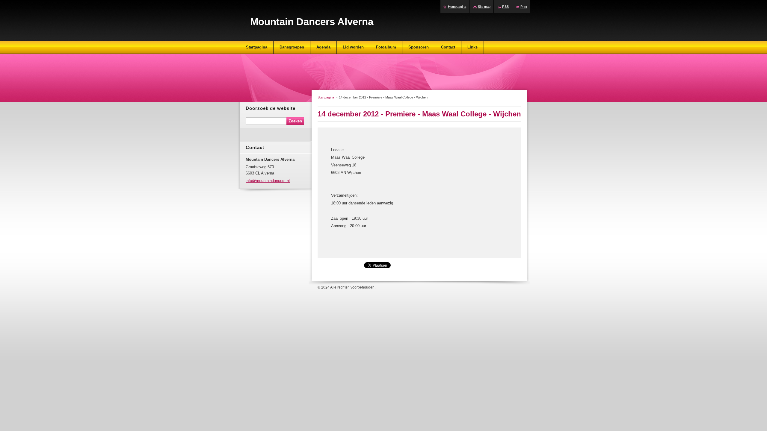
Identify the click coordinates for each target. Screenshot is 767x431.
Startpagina (326, 97)
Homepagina (457, 6)
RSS (505, 6)
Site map (484, 6)
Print (523, 6)
